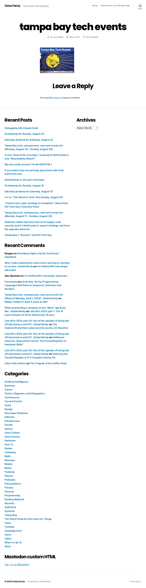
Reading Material (14, 499)
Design (9, 409)
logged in (56, 98)
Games (9, 428)
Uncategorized (13, 530)
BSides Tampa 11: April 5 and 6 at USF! (26, 301)
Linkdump (10, 452)
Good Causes (12, 436)
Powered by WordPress (39, 581)
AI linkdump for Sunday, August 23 (24, 133)
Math (7, 456)
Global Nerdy (12, 5)
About (95, 5)
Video (8, 538)
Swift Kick (10, 507)
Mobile (8, 464)
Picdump (10, 471)
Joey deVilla (58, 37)
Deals (8, 405)
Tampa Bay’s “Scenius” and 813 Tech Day (28, 235)
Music (8, 468)
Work (8, 546)
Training (9, 526)
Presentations (13, 483)
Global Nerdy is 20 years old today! (25, 179)
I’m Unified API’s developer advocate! (45, 275)
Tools (8, 523)
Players (9, 475)
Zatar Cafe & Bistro (15, 363)
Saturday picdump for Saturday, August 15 (29, 191)
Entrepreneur (12, 421)
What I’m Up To (13, 542)
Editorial (9, 417)
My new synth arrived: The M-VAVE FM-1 (28, 164)
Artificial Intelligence (17, 381)
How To (9, 444)
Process (9, 491)
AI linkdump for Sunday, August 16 (24, 185)
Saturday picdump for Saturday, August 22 (29, 139)
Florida (8, 424)
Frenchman (11, 281)
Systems (10, 511)
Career (8, 389)
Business (10, 385)
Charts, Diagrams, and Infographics (25, 393)
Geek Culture (12, 432)
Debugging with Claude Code (21, 128)
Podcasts (10, 479)
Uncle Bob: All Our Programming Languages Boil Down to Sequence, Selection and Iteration (33, 285)
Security (9, 503)
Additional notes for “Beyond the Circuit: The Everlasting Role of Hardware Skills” (35, 341)
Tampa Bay (11, 515)
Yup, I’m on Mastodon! (17, 564)
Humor (8, 448)
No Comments (92, 37)
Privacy (9, 487)
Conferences (12, 397)
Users (8, 534)
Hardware (10, 440)
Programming (12, 495)
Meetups (10, 460)
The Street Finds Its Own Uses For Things (28, 519)
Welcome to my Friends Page (115, 5)
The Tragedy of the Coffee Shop (48, 363)
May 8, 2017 (75, 37)
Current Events (13, 401)
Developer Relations (16, 413)
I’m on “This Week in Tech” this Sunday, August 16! (34, 197)
